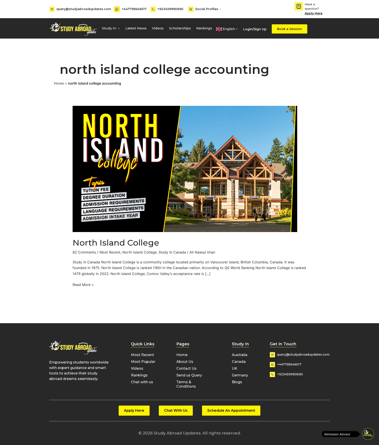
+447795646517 (134, 9)
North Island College (116, 243)
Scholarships (180, 28)
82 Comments (84, 252)
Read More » (83, 284)
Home (59, 83)
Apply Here (313, 13)
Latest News (136, 28)
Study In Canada (172, 252)
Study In (109, 28)
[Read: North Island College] (185, 169)
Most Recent (110, 252)
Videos (158, 28)
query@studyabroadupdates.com (83, 9)
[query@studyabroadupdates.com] (52, 9)
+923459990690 (170, 9)
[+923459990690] (153, 9)
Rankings (204, 28)
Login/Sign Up (254, 29)
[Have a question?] (299, 6)
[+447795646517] (117, 9)
